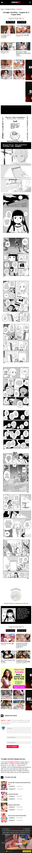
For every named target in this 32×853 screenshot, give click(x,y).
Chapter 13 (11, 817)
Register (3, 720)
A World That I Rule (13, 794)
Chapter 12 (11, 820)
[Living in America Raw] (4, 811)
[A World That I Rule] (4, 800)
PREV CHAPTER (10, 22)
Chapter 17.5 (12, 789)
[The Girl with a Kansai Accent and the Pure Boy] (4, 789)
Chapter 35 (19, 9)
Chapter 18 (11, 786)
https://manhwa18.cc (17, 829)
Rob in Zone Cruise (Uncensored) (17, 815)
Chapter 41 (11, 796)
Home (2, 9)
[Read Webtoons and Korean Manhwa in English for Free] (16, 3)
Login (8, 720)
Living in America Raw (14, 805)
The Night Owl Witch (10, 9)
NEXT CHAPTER (21, 22)
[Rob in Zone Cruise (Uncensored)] (4, 822)
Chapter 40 (12, 799)
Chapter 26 (12, 809)
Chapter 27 (12, 807)
